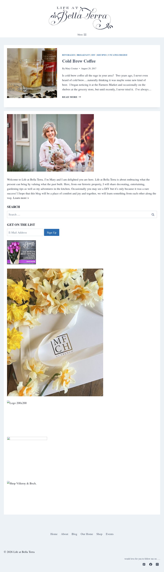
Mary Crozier (71, 68)
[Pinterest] (144, 564)
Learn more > (21, 198)
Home (53, 534)
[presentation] (32, 73)
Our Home (87, 534)
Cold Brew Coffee (79, 61)
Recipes (102, 54)
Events (110, 534)
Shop (99, 534)
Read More (71, 97)
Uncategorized (117, 54)
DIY (93, 54)
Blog (74, 534)
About (64, 534)
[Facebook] (151, 564)
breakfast (83, 54)
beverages (68, 54)
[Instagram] (157, 564)
